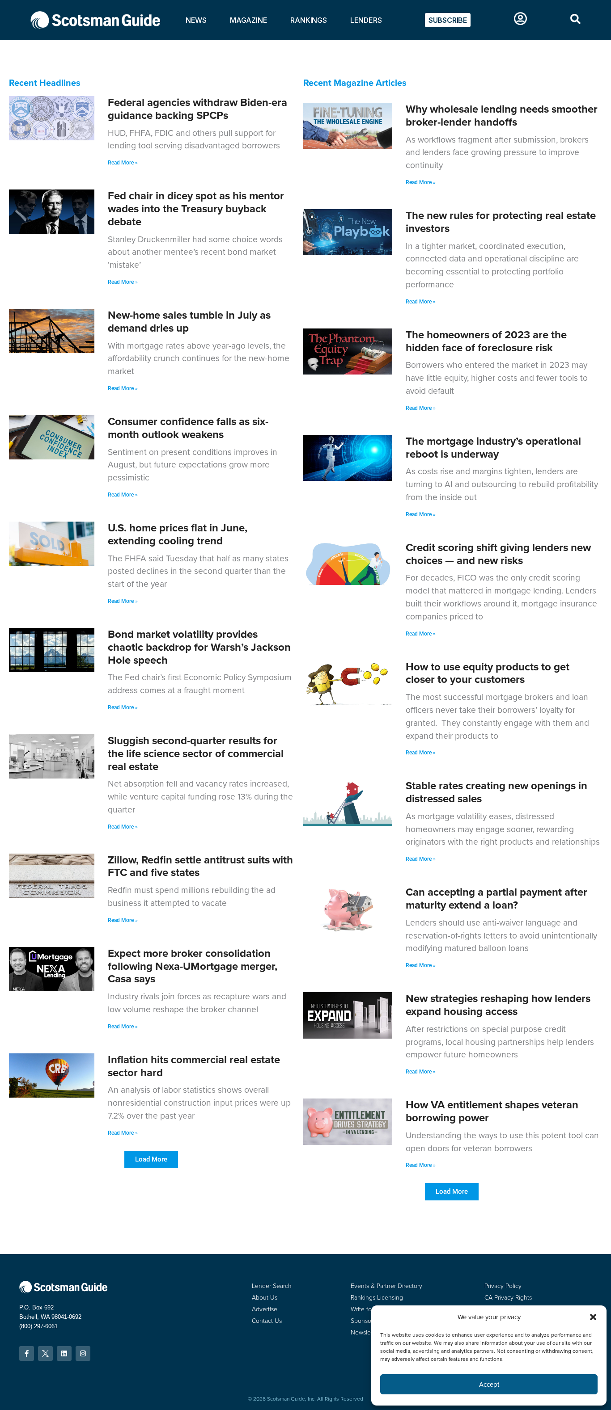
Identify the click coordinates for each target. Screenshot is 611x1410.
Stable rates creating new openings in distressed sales (496, 792)
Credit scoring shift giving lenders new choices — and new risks (498, 553)
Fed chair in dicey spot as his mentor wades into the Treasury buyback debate (196, 208)
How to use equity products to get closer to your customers (487, 673)
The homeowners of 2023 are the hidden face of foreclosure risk (486, 341)
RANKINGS (308, 20)
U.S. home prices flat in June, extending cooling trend (177, 534)
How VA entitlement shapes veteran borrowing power (492, 1111)
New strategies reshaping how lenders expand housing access (498, 1004)
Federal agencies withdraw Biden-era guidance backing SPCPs (197, 108)
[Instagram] (83, 1353)
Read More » (123, 163)
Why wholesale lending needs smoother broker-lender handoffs (502, 115)
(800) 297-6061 (38, 1326)
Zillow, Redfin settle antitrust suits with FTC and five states (200, 866)
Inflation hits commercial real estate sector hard (194, 1066)
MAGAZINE (248, 20)
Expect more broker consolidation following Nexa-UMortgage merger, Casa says (192, 966)
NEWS (196, 20)
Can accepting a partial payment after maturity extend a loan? (496, 898)
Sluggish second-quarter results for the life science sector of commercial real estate (196, 753)
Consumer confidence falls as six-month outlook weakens (188, 427)
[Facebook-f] (26, 1353)
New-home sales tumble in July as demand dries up (189, 321)
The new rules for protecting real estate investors (501, 221)
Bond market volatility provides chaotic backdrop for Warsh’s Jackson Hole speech (199, 647)
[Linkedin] (64, 1353)
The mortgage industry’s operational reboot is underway (493, 447)
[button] (151, 1159)
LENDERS (366, 20)
